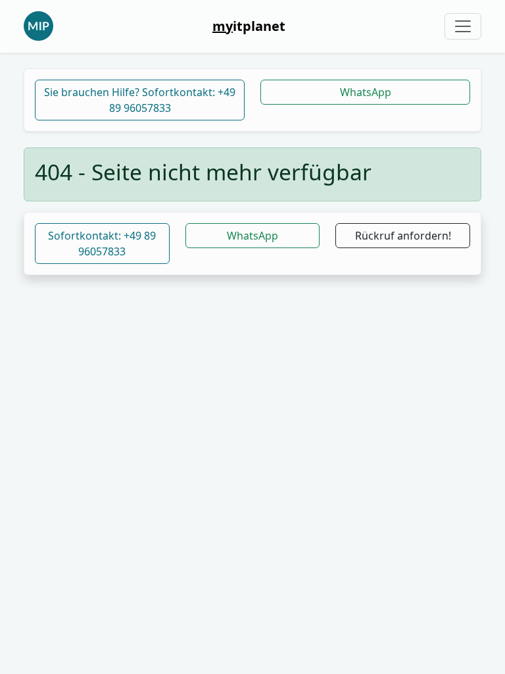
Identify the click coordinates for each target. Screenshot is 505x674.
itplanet (248, 26)
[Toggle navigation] (463, 26)
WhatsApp (365, 92)
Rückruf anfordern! (403, 235)
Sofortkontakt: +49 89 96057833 (102, 243)
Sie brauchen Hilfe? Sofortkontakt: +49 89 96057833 (139, 100)
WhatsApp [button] (252, 235)
